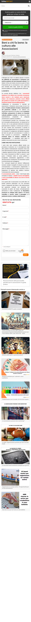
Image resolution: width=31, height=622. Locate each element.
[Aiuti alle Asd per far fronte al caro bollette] (15, 500)
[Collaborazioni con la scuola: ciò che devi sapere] (15, 390)
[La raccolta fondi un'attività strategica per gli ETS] (15, 455)
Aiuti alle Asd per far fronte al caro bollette (13, 509)
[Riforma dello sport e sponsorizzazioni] (15, 345)
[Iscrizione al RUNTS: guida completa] (15, 299)
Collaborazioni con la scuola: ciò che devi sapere (15, 399)
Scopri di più (15, 34)
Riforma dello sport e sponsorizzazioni (12, 355)
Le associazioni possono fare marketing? (13, 421)
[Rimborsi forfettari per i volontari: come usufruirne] (15, 367)
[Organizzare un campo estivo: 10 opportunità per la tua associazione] (15, 477)
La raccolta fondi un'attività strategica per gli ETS (15, 465)
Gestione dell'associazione (19, 56)
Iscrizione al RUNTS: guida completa (12, 309)
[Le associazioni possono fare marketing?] (15, 411)
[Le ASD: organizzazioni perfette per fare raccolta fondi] (15, 433)
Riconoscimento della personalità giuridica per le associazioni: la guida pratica (14, 282)
